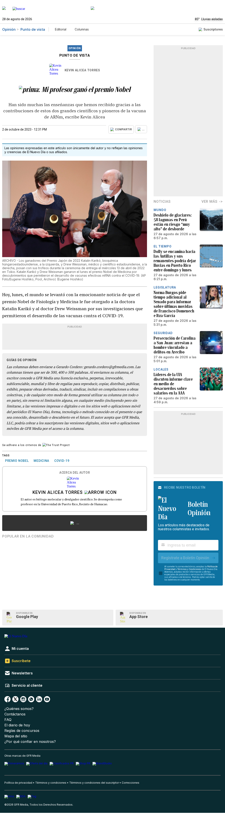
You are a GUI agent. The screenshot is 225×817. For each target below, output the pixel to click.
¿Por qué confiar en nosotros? (30, 742)
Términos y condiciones (50, 782)
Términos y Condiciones (189, 569)
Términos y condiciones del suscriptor (94, 782)
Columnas (82, 29)
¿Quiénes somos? (19, 709)
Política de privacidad (18, 782)
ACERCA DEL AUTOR (74, 472)
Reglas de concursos (21, 731)
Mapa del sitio (15, 736)
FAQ (7, 720)
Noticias (162, 201)
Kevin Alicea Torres (82, 70)
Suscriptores (213, 29)
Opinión (9, 29)
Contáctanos (14, 714)
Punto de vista (32, 29)
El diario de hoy (17, 725)
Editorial (60, 29)
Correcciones (130, 782)
